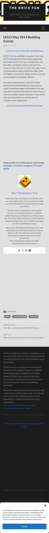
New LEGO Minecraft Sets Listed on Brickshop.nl (23, 336)
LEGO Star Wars (20, 316)
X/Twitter (18, 165)
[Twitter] (23, 250)
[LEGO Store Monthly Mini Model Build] (24, 105)
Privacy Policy (27, 423)
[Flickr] (30, 250)
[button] (45, 505)
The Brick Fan (24, 8)
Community (12, 311)
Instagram (28, 165)
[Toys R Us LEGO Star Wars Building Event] (24, 51)
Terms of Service (12, 423)
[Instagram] (26, 250)
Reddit (6, 168)
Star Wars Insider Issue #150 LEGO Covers (21, 326)
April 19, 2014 (9, 45)
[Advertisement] (24, 134)
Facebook (7, 165)
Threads (38, 165)
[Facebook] (19, 250)
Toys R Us (34, 316)
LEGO (8, 316)
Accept (24, 526)
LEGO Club (8, 56)
